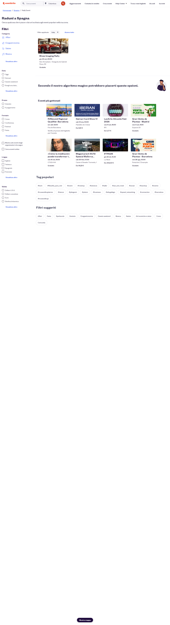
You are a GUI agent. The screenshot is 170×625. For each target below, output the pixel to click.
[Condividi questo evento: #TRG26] (124, 148)
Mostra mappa (85, 620)
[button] (121, 3)
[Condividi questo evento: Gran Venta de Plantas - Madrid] (153, 113)
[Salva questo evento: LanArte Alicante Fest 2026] (119, 113)
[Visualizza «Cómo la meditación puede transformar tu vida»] (59, 145)
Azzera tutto (69, 32)
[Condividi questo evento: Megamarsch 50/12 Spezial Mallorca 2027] (96, 148)
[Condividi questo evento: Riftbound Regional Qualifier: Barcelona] (68, 113)
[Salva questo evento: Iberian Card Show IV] (91, 113)
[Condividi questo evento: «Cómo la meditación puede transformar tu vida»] (68, 148)
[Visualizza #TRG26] (115, 145)
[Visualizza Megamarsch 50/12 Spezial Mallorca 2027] (87, 145)
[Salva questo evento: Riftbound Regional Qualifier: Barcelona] (63, 113)
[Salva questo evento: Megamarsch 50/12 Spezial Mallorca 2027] (91, 148)
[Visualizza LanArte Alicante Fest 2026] (115, 110)
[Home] (9, 3)
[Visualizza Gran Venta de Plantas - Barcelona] (143, 145)
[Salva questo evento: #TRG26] (119, 148)
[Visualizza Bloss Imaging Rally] (53, 46)
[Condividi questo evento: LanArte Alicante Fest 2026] (124, 113)
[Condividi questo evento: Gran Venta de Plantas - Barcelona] (153, 148)
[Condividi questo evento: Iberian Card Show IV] (96, 113)
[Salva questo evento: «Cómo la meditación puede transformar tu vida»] (63, 148)
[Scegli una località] (45, 3)
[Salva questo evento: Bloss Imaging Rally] (59, 50)
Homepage (7, 10)
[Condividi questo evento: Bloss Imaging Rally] (65, 50)
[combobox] (54, 3)
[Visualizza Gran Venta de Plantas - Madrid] (143, 110)
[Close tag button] (57, 32)
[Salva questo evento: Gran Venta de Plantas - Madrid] (147, 113)
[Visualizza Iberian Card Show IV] (87, 110)
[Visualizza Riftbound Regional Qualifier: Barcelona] (59, 110)
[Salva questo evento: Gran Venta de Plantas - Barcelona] (147, 148)
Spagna (16, 10)
